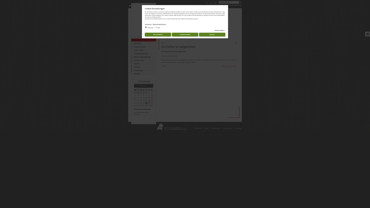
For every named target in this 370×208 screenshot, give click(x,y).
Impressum (148, 24)
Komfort (158, 27)
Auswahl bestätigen (185, 34)
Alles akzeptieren (158, 34)
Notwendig (150, 27)
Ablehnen (212, 34)
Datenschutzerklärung (159, 24)
